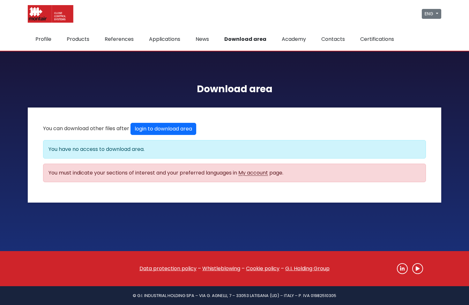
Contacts (333, 39)
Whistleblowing (221, 268)
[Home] (59, 269)
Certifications (377, 39)
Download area (245, 39)
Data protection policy (168, 268)
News (202, 39)
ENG (430, 14)
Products (78, 39)
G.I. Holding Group (307, 268)
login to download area (163, 128)
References (119, 39)
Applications (164, 39)
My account (253, 172)
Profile (43, 39)
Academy (294, 39)
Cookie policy (262, 268)
